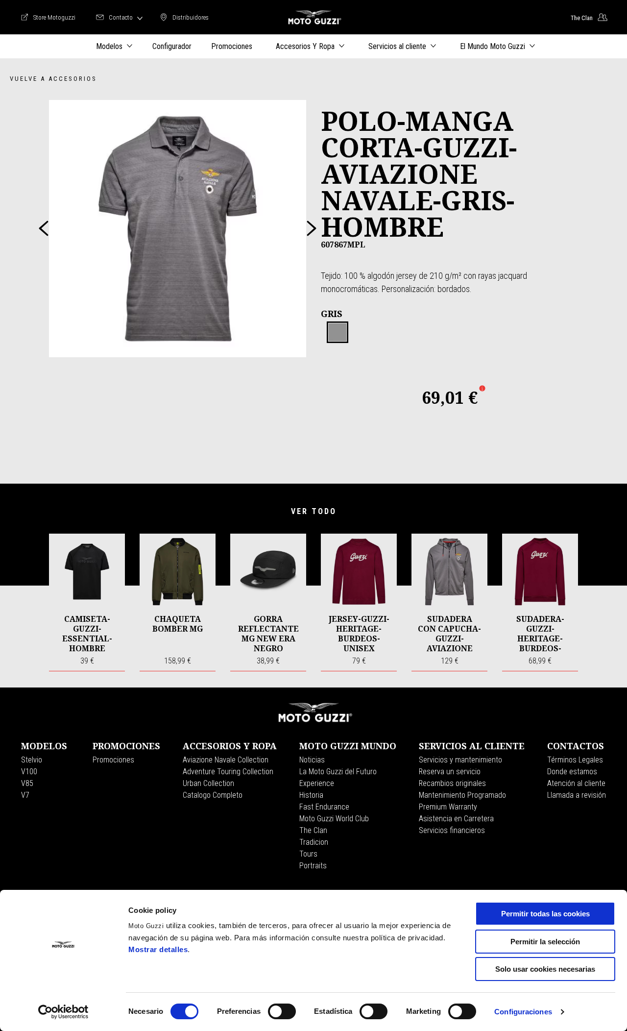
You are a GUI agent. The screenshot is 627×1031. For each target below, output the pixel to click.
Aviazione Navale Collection (225, 759)
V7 (25, 795)
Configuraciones (523, 1011)
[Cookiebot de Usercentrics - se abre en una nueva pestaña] (63, 1012)
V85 (27, 783)
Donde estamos (572, 771)
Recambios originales (452, 783)
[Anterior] (43, 228)
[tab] (337, 333)
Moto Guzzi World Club (334, 818)
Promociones (113, 759)
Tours (308, 854)
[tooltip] (337, 332)
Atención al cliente (576, 783)
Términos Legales (575, 759)
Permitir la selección (545, 941)
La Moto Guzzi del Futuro (338, 771)
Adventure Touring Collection (228, 771)
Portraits (313, 865)
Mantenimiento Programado (462, 795)
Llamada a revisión (576, 795)
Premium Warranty (448, 806)
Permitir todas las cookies (545, 913)
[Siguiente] (311, 228)
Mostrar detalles (158, 949)
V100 (29, 771)
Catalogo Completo (212, 795)
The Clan (313, 830)
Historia (311, 795)
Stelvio (31, 759)
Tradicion (313, 842)
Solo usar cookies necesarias (545, 969)
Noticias (312, 759)
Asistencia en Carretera (456, 818)
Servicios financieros (452, 830)
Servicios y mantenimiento (460, 759)
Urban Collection (208, 783)
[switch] (282, 1011)
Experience (316, 783)
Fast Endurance (324, 806)
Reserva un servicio (450, 771)
